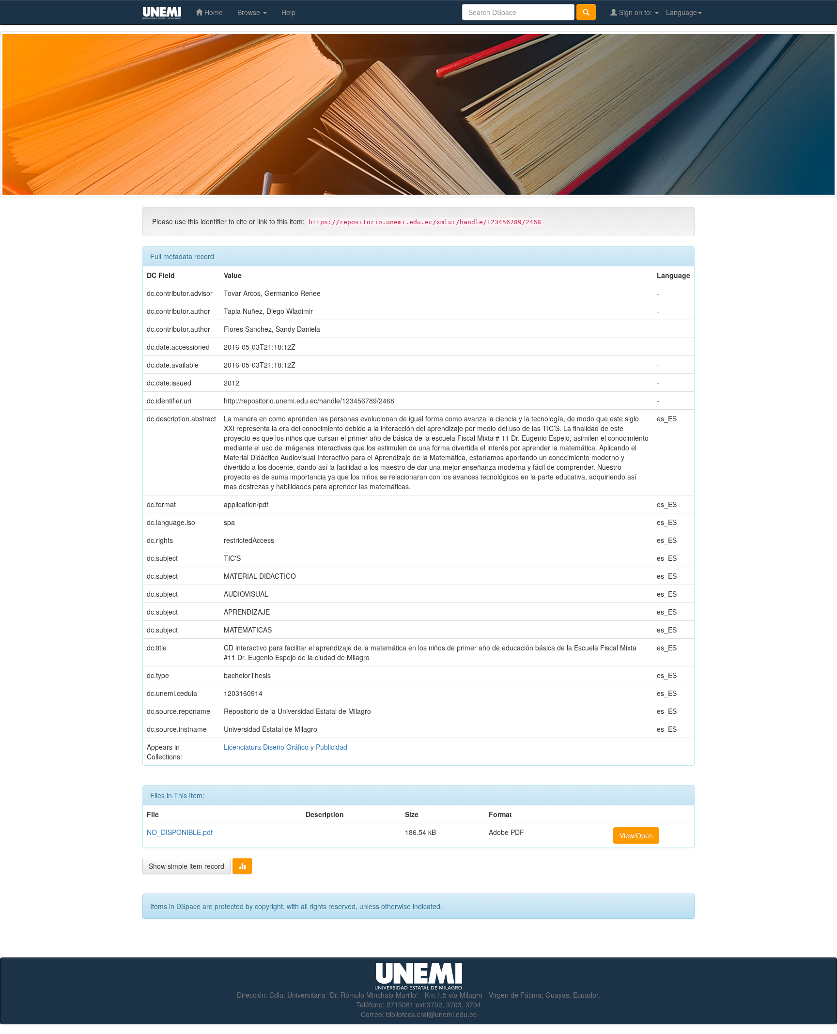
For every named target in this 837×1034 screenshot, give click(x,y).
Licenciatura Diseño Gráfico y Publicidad (285, 747)
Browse (249, 12)
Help (288, 12)
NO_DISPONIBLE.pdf (180, 832)
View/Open (636, 835)
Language (681, 12)
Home (212, 12)
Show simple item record (186, 866)
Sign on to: (635, 12)
